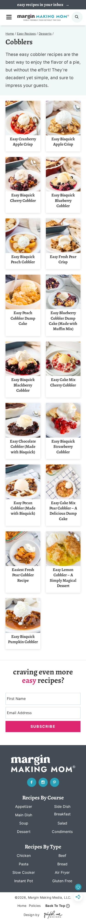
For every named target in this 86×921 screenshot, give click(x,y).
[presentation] (23, 118)
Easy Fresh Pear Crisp (63, 259)
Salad (62, 823)
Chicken (24, 855)
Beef (62, 855)
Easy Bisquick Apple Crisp (63, 141)
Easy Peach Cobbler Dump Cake (23, 318)
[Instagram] (43, 782)
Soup (23, 823)
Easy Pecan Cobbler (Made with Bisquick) (23, 508)
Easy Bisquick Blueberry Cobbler (63, 200)
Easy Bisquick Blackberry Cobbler (23, 385)
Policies (35, 906)
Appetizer (23, 806)
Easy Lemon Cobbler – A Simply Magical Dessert (63, 577)
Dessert (24, 831)
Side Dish (62, 806)
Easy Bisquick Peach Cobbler (23, 259)
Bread (62, 864)
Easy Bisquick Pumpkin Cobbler (23, 639)
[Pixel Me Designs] (52, 915)
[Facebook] (31, 782)
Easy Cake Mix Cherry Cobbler (63, 382)
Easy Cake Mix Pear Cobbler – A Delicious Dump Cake (63, 511)
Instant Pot (23, 881)
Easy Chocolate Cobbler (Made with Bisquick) (23, 446)
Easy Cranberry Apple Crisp (23, 141)
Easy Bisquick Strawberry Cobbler (63, 446)
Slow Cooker (23, 872)
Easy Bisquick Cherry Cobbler (23, 197)
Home (22, 906)
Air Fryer (62, 872)
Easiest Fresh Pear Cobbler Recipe (23, 575)
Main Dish (23, 815)
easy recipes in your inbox (40, 4)
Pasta (23, 864)
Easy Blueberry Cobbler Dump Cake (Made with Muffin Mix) (63, 320)
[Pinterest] (54, 782)
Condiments (62, 831)
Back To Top (55, 906)
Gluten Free (62, 881)
